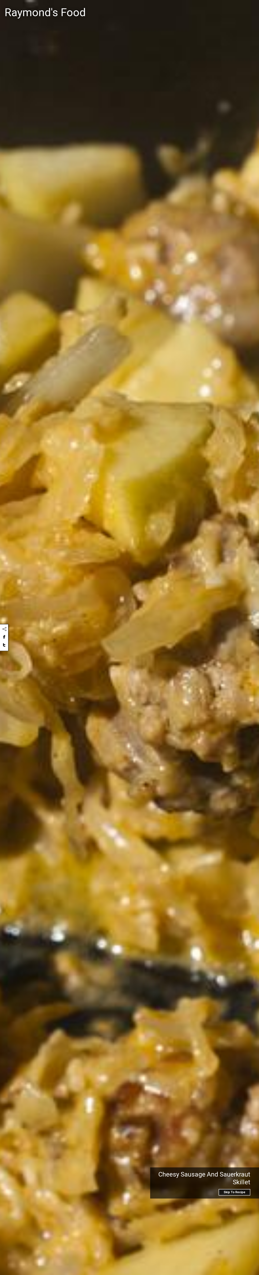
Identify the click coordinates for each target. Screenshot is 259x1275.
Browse (231, 7)
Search (162, 8)
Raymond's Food (45, 12)
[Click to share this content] (4, 629)
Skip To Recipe (234, 1192)
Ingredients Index (202, 7)
